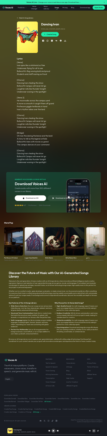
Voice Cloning (50, 371)
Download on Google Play (65, 198)
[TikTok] (52, 421)
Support (89, 378)
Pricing (65, 7)
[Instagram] (48, 421)
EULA (89, 371)
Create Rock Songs (40, 409)
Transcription (50, 378)
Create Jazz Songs (10, 412)
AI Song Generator (52, 374)
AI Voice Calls (50, 386)
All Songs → (37, 412)
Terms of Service (92, 367)
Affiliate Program (72, 386)
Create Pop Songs (10, 409)
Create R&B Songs (55, 409)
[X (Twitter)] (44, 421)
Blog (72, 7)
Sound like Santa (50, 398)
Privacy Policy (91, 363)
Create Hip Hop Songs (25, 409)
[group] (53, 434)
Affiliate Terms (92, 374)
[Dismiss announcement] (104, 2)
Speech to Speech (52, 367)
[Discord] (40, 421)
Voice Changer (34, 7)
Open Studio (98, 7)
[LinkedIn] (56, 421)
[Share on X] (52, 41)
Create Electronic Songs (87, 409)
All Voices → (48, 401)
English (8, 379)
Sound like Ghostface (36, 398)
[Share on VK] (56, 41)
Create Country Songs (70, 409)
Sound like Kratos (63, 398)
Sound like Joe (75, 398)
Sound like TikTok (37, 401)
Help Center (70, 378)
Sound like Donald (10, 398)
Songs (57, 7)
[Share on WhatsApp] (48, 41)
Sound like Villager (24, 401)
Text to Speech (50, 363)
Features (21, 7)
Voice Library (46, 7)
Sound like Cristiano (88, 398)
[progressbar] (53, 434)
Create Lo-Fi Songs (24, 412)
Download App (85, 7)
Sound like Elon (23, 398)
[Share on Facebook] (43, 41)
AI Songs (69, 367)
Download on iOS (32, 198)
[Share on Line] (61, 41)
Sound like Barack (10, 401)
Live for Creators (72, 382)
